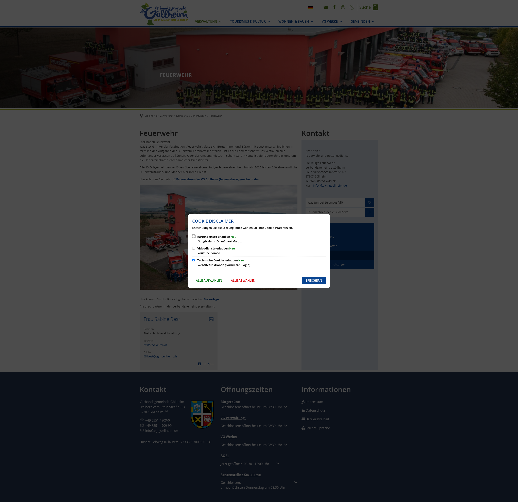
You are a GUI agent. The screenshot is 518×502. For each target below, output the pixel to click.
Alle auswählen (209, 280)
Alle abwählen (243, 280)
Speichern (314, 280)
